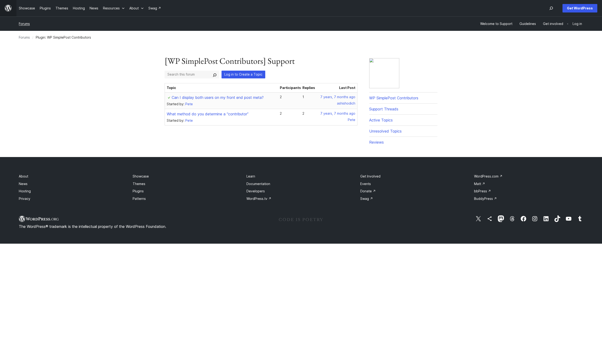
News (23, 184)
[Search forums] (214, 74)
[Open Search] (551, 8)
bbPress (482, 191)
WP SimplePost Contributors (393, 98)
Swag (366, 199)
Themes (139, 184)
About (23, 176)
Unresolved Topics (385, 131)
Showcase (141, 176)
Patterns (139, 199)
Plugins (138, 191)
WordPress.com (488, 176)
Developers (255, 191)
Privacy (24, 199)
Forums (24, 24)
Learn (250, 176)
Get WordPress (580, 8)
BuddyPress (485, 199)
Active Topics (381, 120)
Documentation (258, 184)
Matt (479, 184)
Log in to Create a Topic (243, 74)
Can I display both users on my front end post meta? (218, 97)
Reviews (376, 142)
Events (365, 184)
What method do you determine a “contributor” (208, 114)
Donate (368, 191)
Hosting (25, 191)
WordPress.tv (258, 199)
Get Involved (370, 176)
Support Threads (383, 109)
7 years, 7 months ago (337, 97)
